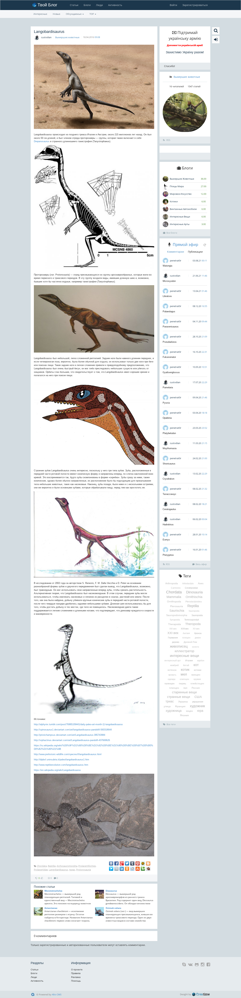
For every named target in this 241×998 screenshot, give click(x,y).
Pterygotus (168, 555)
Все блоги (171, 232)
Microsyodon (169, 281)
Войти (173, 5)
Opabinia (167, 418)
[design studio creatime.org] (201, 994)
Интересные (40, 13)
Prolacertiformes (87, 865)
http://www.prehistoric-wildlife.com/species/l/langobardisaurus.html (67, 754)
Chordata (42, 865)
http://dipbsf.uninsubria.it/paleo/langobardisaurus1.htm (61, 759)
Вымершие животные (67, 37)
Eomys (166, 539)
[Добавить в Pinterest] (137, 863)
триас (72, 869)
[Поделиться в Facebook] (116, 863)
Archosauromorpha (67, 865)
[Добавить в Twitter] (127, 863)
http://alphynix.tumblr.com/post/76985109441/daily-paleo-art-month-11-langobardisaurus (78, 724)
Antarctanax (50, 908)
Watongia (167, 265)
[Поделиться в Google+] (122, 863)
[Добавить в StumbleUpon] (137, 869)
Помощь (76, 980)
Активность (115, 5)
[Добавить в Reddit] (132, 869)
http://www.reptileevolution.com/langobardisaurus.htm (61, 764)
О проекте (76, 969)
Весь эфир (201, 564)
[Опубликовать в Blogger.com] (148, 863)
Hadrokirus (168, 524)
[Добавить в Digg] (116, 869)
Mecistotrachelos (53, 890)
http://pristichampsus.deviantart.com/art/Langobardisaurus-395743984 (69, 735)
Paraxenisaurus (171, 326)
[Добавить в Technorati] (143, 869)
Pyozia (166, 402)
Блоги (87, 5)
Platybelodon (169, 433)
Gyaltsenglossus (171, 372)
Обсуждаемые (74, 13)
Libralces (167, 296)
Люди (99, 5)
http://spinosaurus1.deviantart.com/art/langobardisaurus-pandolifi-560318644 (73, 729)
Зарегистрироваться (195, 5)
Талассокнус (169, 494)
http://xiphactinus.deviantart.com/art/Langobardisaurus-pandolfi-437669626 (72, 740)
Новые (56, 13)
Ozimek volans (113, 908)
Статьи (74, 5)
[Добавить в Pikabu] (143, 863)
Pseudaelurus (170, 342)
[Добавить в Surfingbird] (111, 869)
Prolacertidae (41, 869)
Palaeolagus (169, 311)
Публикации (195, 251)
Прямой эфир (185, 244)
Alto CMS (56, 994)
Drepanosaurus (41, 141)
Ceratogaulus (169, 509)
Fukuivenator (169, 357)
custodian (46, 37)
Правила (75, 973)
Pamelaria (168, 387)
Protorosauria (83, 869)
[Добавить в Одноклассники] (127, 869)
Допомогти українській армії (185, 45)
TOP (91, 13)
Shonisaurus (169, 463)
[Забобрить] (148, 869)
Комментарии (175, 251)
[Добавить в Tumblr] (132, 863)
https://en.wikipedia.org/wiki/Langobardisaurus (57, 770)
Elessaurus (111, 890)
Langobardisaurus (58, 869)
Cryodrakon (168, 478)
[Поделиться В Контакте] (111, 863)
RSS (168, 140)
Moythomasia (169, 448)
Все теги (171, 724)
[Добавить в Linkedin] (122, 869)
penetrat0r (175, 260)
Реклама (75, 977)
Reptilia (52, 865)
